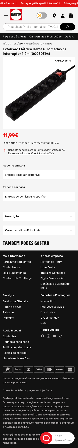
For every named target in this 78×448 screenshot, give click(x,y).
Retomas (8, 312)
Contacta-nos (12, 267)
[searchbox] (39, 26)
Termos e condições (16, 342)
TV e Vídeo (17, 43)
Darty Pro (8, 318)
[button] (71, 15)
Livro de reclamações (16, 358)
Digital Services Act (53, 278)
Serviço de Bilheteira (15, 301)
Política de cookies (15, 353)
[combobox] (39, 26)
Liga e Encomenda (14, 273)
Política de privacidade (17, 347)
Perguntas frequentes (17, 262)
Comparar (61, 61)
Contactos (9, 336)
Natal (44, 323)
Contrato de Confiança (17, 278)
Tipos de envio (12, 307)
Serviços (8, 295)
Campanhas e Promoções (45, 36)
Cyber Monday (50, 317)
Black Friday (48, 312)
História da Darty (51, 262)
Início (6, 43)
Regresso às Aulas (14, 36)
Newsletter (48, 301)
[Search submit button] (67, 26)
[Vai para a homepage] (16, 15)
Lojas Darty (48, 267)
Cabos (48, 43)
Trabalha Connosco (53, 273)
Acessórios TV (34, 43)
